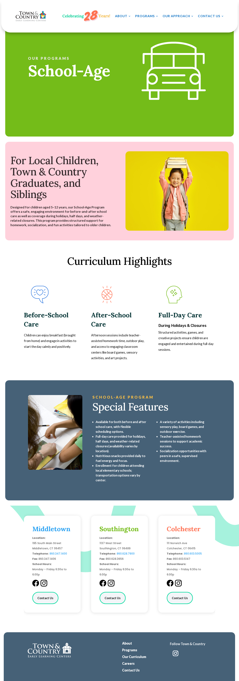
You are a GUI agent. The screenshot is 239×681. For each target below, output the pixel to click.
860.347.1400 (58, 553)
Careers (128, 663)
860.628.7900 (126, 553)
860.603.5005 (193, 553)
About (121, 16)
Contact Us (209, 16)
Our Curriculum (134, 657)
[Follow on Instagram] (175, 653)
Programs (145, 16)
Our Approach (176, 16)
